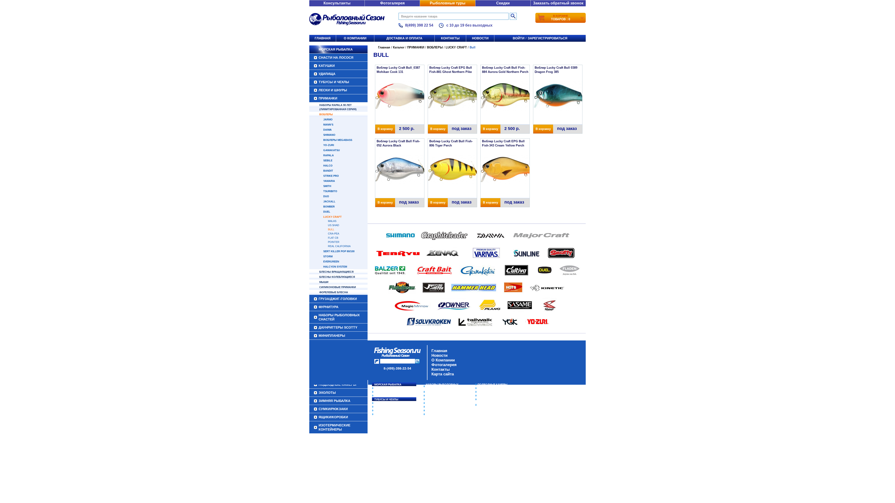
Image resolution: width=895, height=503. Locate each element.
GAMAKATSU (331, 150)
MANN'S (328, 124)
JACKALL (329, 201)
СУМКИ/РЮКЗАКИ (489, 395)
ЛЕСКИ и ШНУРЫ (333, 90)
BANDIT (328, 170)
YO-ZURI (328, 145)
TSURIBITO (330, 191)
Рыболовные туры (447, 3)
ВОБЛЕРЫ (326, 114)
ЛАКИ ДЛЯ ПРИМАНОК (440, 414)
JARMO (328, 119)
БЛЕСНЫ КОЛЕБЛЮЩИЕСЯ (337, 276)
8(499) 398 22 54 (419, 25)
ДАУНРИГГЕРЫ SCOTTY (338, 327)
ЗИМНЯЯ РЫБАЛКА (490, 392)
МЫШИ (323, 282)
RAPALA (328, 155)
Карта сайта (442, 374)
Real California (339, 246)
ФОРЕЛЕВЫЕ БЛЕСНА (333, 292)
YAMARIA (329, 181)
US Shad (333, 225)
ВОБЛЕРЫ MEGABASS (337, 140)
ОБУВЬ (430, 403)
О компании (355, 38)
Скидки (503, 3)
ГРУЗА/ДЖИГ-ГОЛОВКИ (338, 299)
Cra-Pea (333, 233)
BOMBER (329, 206)
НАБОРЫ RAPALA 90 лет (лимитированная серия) (338, 107)
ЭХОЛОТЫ (484, 388)
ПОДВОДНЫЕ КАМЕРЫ (492, 384)
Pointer (333, 242)
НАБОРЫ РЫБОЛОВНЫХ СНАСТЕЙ (339, 317)
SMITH (327, 186)
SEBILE (327, 160)
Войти (518, 38)
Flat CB (333, 237)
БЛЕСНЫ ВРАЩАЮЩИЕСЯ (336, 271)
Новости (480, 38)
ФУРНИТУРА (328, 307)
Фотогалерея (392, 3)
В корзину (385, 129)
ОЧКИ (429, 406)
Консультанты (337, 3)
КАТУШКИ (327, 66)
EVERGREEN (331, 261)
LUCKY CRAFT (332, 216)
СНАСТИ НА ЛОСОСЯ (336, 57)
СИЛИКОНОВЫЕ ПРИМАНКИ (337, 287)
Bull (331, 229)
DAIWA (327, 129)
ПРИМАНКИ (328, 98)
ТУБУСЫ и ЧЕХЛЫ (334, 82)
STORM (328, 256)
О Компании (443, 360)
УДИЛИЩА (327, 74)
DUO (326, 196)
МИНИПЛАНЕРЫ (332, 335)
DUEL (326, 211)
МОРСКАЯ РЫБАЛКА (336, 49)
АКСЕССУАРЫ (435, 410)
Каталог (398, 47)
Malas (332, 221)
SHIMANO (329, 134)
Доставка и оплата (404, 38)
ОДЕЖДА (431, 399)
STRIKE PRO (331, 175)
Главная (322, 38)
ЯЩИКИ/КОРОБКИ (489, 399)
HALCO (328, 165)
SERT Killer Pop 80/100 (339, 251)
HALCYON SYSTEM (335, 266)
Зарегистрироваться (547, 38)
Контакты (450, 38)
